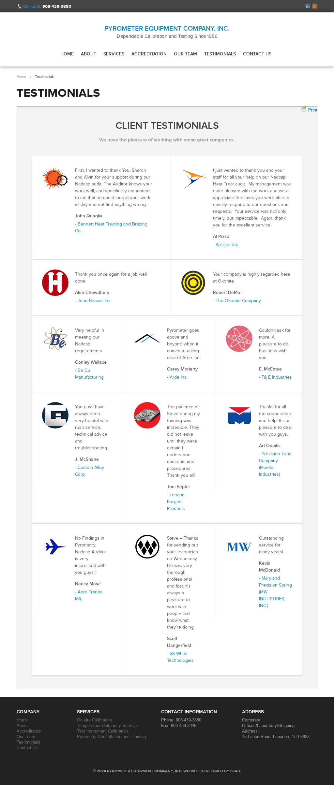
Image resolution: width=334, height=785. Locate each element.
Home (67, 53)
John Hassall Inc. (95, 300)
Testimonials (220, 53)
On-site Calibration (94, 720)
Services (113, 53)
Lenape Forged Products (176, 501)
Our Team (185, 53)
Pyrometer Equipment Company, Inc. (167, 28)
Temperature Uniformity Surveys (107, 725)
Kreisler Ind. (227, 244)
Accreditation (149, 53)
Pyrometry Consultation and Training (111, 736)
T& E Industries (277, 377)
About (88, 53)
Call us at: (47, 6)
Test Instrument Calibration (102, 731)
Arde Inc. (179, 377)
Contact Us (257, 53)
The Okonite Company (238, 300)
